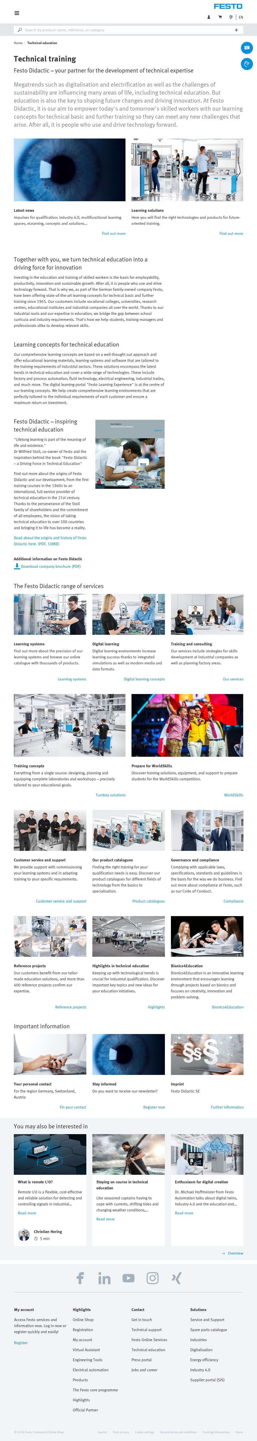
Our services (233, 679)
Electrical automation (90, 1370)
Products (80, 1380)
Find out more (113, 233)
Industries (198, 1340)
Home (18, 42)
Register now (154, 1107)
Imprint (102, 1432)
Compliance (233, 901)
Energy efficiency (204, 1360)
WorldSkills (233, 795)
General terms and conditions (178, 1432)
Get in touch (142, 1320)
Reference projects (70, 1007)
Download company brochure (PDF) (51, 566)
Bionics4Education (227, 1007)
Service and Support (207, 1320)
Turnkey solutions (110, 795)
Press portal (142, 1360)
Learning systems (72, 679)
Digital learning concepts (144, 679)
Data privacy (121, 1432)
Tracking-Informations (216, 1432)
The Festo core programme (95, 1390)
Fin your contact (73, 1107)
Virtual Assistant (86, 1350)
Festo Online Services (149, 1340)
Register (21, 1343)
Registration (83, 1330)
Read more (27, 1213)
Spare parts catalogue (208, 1330)
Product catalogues (148, 901)
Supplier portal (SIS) (207, 1380)
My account (82, 1340)
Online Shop (83, 1320)
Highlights (156, 1007)
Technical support (147, 1330)
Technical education (148, 1350)
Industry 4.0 (200, 1370)
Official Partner (85, 1410)
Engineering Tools (87, 1360)
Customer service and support (61, 901)
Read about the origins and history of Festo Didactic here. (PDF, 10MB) (50, 541)
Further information (227, 1107)
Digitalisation (201, 1350)
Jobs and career (144, 1370)
